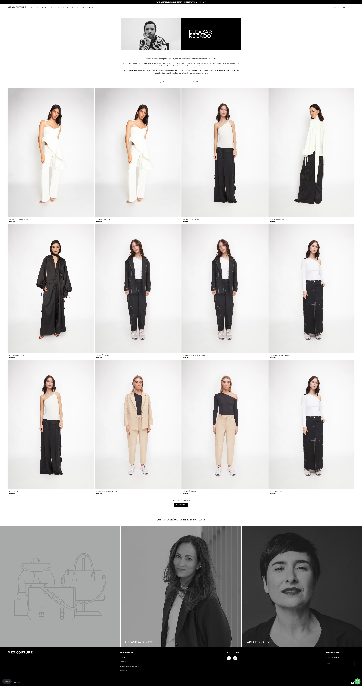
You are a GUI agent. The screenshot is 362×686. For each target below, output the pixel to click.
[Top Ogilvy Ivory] (311, 152)
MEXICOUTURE (16, 683)
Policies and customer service (129, 666)
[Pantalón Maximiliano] (51, 152)
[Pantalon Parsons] (224, 152)
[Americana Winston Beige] (138, 424)
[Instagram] (235, 658)
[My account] (348, 7)
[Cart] (352, 7)
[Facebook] (229, 658)
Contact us (123, 671)
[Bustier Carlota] (138, 152)
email (329, 663)
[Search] (344, 7)
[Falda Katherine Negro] (311, 288)
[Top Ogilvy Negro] (51, 288)
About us (123, 662)
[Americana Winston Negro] (224, 288)
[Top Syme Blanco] (311, 424)
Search (122, 657)
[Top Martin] (51, 424)
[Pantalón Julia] (138, 288)
